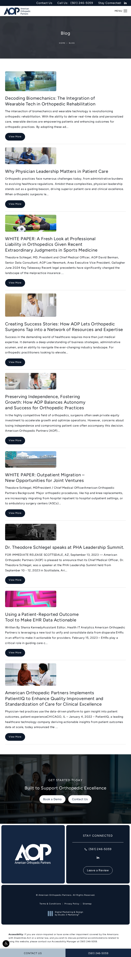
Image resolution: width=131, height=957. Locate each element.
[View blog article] (30, 81)
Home (62, 43)
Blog (72, 43)
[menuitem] (125, 3)
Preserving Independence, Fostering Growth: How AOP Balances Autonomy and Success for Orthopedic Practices (45, 402)
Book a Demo (52, 799)
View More (15, 136)
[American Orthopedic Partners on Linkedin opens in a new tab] (125, 3)
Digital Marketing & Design (69, 913)
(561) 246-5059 (88, 941)
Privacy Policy (71, 904)
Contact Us (44, 3)
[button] (6, 943)
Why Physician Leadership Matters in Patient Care (56, 171)
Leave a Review (98, 870)
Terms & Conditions (50, 904)
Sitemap (87, 904)
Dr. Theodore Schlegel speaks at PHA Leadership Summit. (64, 547)
